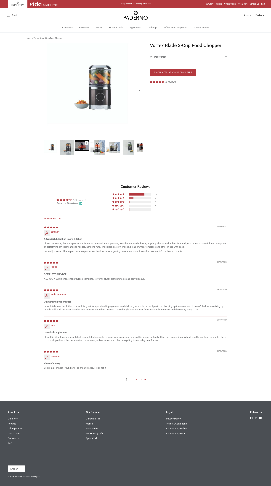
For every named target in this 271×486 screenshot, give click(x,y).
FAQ (263, 4)
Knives (99, 27)
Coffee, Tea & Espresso (175, 27)
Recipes (219, 4)
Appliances (135, 27)
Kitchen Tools (116, 27)
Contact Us (254, 4)
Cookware (67, 27)
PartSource (92, 428)
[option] (93, 90)
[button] (157, 82)
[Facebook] (251, 418)
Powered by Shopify (31, 477)
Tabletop (152, 27)
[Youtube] (260, 418)
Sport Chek (92, 438)
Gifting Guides (230, 4)
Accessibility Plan (175, 433)
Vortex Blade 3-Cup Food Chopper (48, 38)
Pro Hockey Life (94, 433)
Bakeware (84, 27)
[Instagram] (256, 418)
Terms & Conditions (176, 423)
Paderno (18, 477)
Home (28, 38)
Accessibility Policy (176, 428)
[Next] (139, 89)
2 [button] (131, 379)
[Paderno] (135, 15)
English (258, 15)
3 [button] (136, 379)
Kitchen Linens (201, 27)
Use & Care (242, 4)
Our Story (209, 4)
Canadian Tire (93, 418)
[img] (51, 227)
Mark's (89, 423)
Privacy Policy (173, 418)
